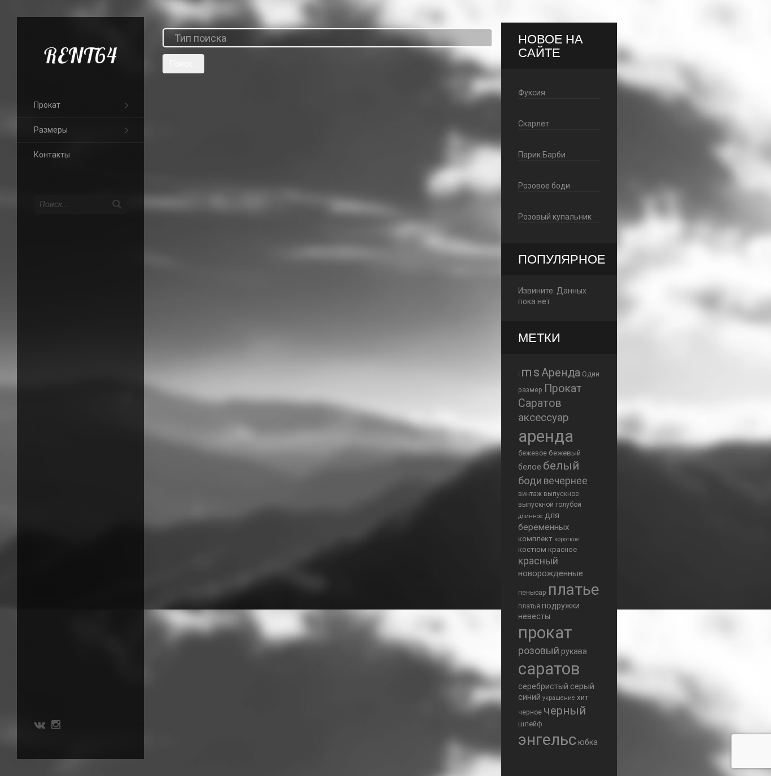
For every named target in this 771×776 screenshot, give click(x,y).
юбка (588, 742)
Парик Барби (542, 154)
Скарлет (533, 123)
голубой (568, 504)
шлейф (530, 724)
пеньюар (532, 593)
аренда (545, 436)
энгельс (547, 739)
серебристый (543, 686)
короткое (566, 539)
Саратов (540, 403)
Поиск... (183, 63)
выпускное (561, 494)
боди (530, 481)
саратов (549, 668)
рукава (574, 651)
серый (582, 686)
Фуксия (531, 92)
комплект (535, 538)
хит (583, 697)
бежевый (565, 453)
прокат (545, 632)
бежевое (532, 453)
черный (565, 710)
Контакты (52, 154)
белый (561, 465)
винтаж (530, 494)
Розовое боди (544, 185)
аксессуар (543, 417)
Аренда (560, 372)
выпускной (536, 504)
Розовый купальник (555, 216)
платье (573, 589)
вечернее (566, 480)
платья (529, 606)
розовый (538, 650)
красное (562, 549)
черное (530, 712)
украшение (558, 698)
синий (529, 697)
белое (529, 466)
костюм (532, 549)
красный (538, 561)
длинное (530, 516)
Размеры (51, 129)
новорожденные (550, 573)
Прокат (47, 104)
